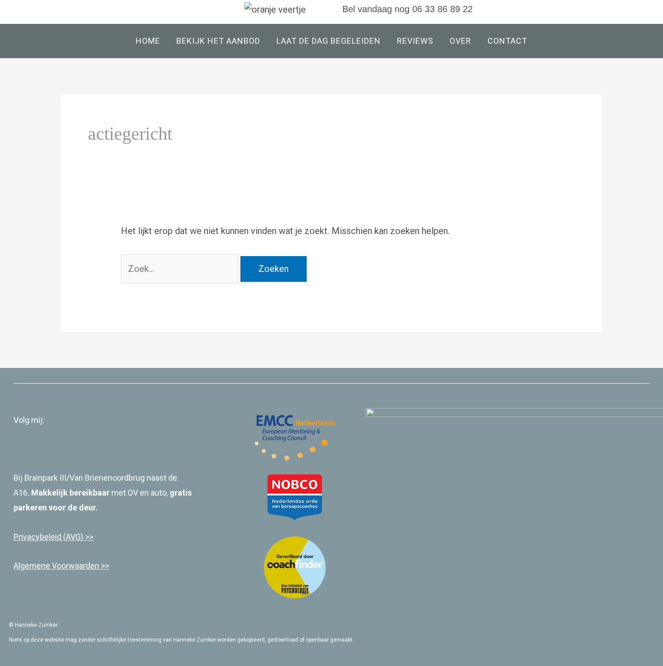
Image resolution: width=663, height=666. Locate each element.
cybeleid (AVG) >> (62, 537)
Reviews (415, 41)
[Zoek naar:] (180, 268)
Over (460, 41)
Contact (507, 41)
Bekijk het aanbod (218, 41)
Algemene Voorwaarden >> (61, 565)
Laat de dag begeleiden (328, 41)
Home (148, 41)
